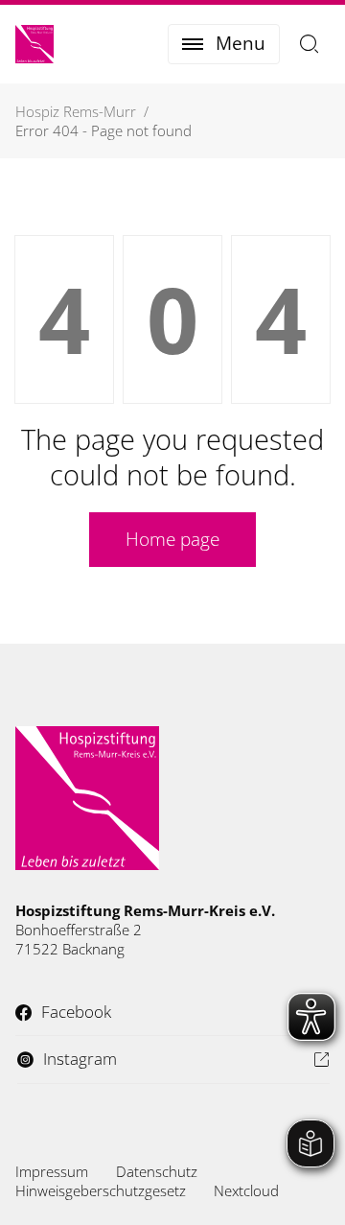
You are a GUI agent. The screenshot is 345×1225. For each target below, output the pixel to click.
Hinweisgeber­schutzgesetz (100, 1190)
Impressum (51, 1171)
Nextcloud (246, 1190)
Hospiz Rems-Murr (75, 111)
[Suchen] (309, 44)
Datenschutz (156, 1171)
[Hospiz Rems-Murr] (34, 44)
